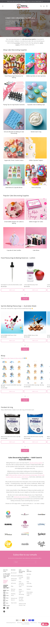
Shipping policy (41, 622)
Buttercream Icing (36, 132)
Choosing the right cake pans (21, 599)
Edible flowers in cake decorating (21, 592)
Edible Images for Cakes (36, 221)
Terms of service (33, 622)
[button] (2, 6)
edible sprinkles (13, 475)
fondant (20, 475)
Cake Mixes (36, 250)
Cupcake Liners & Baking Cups (36, 104)
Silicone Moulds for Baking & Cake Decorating (14, 132)
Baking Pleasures (12, 622)
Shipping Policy (13, 594)
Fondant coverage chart (21, 577)
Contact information (25, 623)
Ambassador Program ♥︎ (14, 579)
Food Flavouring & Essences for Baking (14, 76)
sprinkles (17, 43)
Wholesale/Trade (15, 575)
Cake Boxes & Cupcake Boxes (13, 187)
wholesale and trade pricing (21, 497)
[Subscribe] (35, 562)
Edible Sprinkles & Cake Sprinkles (36, 76)
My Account (14, 572)
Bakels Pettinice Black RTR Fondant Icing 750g (10, 436)
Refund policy (20, 622)
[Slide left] (22, 295)
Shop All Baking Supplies (13, 28)
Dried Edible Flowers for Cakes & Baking (13, 222)
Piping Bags (29, 586)
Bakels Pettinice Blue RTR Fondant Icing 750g (33, 436)
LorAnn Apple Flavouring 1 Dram (31, 284)
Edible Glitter (28, 578)
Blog (12, 586)
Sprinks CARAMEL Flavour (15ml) (31, 335)
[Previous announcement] (2, 1)
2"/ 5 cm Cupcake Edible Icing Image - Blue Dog (34, 385)
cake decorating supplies (35, 462)
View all (25, 298)
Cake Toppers (12, 21)
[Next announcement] (47, 1)
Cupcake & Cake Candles (14, 250)
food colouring (21, 22)
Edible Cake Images (27, 21)
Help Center (14, 602)
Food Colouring (36, 187)
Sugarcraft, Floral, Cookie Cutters (14, 160)
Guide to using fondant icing (22, 604)
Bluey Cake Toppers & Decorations (13, 358)
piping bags (34, 475)
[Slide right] (27, 295)
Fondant (29, 589)
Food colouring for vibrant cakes (21, 584)
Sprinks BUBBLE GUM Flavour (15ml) (8, 335)
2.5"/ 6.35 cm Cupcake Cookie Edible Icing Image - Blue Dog (11, 385)
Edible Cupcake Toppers (36, 160)
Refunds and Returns (14, 599)
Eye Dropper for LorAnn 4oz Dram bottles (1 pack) (11, 284)
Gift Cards (13, 583)
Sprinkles (18, 21)
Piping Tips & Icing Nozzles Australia (14, 104)
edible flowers (25, 477)
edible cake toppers (15, 477)
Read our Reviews (13, 590)
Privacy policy (26, 622)
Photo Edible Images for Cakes (30, 594)
